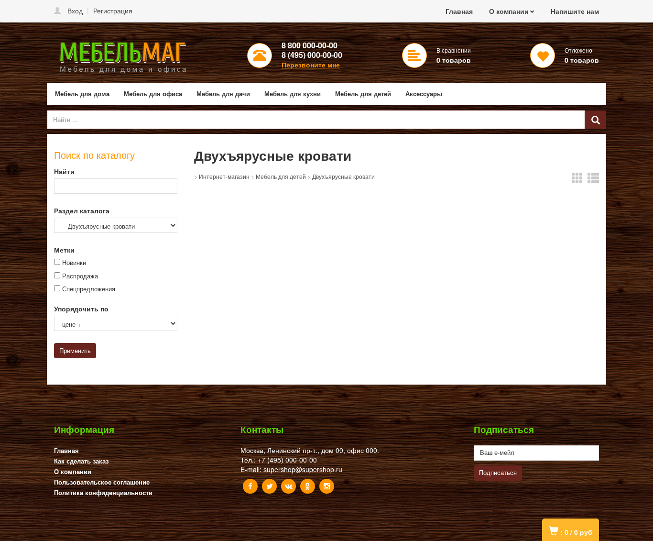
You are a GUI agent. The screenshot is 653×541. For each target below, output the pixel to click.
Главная (459, 11)
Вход (75, 10)
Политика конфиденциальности (103, 492)
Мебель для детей (363, 93)
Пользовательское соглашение (102, 481)
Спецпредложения (88, 289)
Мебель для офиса (153, 93)
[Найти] (595, 119)
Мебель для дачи (223, 93)
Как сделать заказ (81, 460)
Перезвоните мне (311, 64)
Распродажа (80, 276)
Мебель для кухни (292, 93)
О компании (509, 11)
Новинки (74, 262)
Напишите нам (575, 11)
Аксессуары (423, 93)
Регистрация (112, 10)
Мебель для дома (82, 93)
